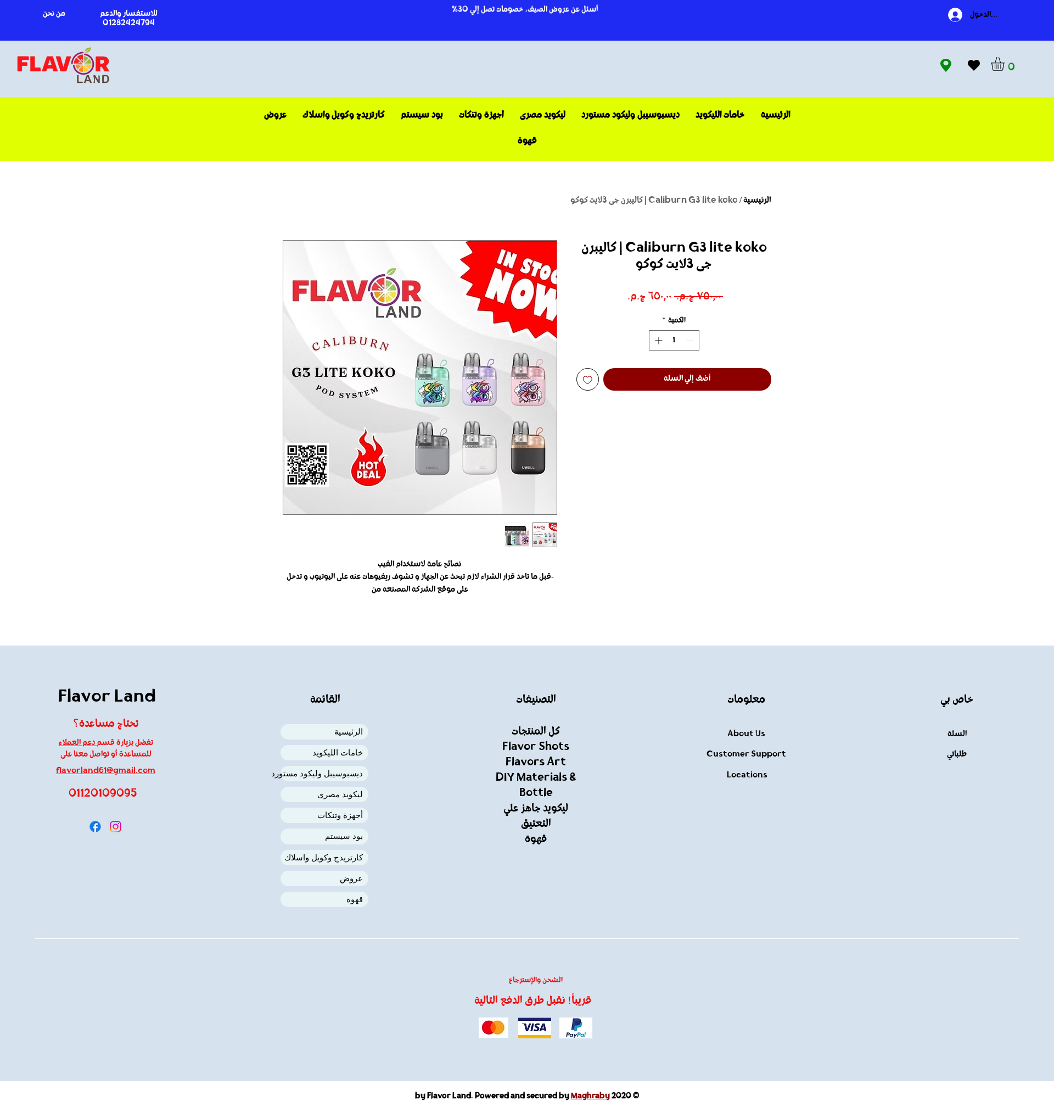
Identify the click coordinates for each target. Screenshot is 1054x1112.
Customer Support (746, 754)
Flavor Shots (535, 747)
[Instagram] (115, 826)
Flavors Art (536, 762)
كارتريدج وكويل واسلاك (323, 857)
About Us (746, 734)
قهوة (354, 899)
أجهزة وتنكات (340, 815)
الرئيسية (757, 200)
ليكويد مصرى (340, 794)
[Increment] (657, 340)
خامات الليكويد (337, 752)
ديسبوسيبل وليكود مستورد (322, 773)
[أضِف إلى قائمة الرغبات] (587, 379)
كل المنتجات (536, 731)
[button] (1006, 64)
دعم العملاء (78, 743)
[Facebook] (95, 826)
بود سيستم (344, 836)
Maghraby (590, 1096)
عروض (351, 878)
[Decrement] (691, 340)
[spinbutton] (674, 340)
